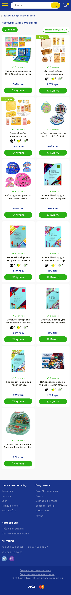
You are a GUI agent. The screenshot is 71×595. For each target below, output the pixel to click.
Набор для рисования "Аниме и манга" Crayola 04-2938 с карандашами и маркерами (53, 384)
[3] (46, 79)
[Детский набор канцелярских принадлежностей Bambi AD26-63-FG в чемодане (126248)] (53, 50)
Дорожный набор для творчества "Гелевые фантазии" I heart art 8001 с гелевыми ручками (53, 322)
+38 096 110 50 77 (12, 552)
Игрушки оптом (10, 506)
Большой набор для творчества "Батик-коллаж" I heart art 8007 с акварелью (18, 259)
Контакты (7, 491)
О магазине (42, 510)
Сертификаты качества (15, 533)
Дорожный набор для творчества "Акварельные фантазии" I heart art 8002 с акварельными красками (18, 384)
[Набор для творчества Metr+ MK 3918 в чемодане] (18, 174)
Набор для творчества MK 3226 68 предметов (18, 72)
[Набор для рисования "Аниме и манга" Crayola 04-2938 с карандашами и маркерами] (53, 361)
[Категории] (5, 5)
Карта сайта (9, 510)
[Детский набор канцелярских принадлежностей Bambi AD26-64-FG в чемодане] (18, 112)
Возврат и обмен (45, 506)
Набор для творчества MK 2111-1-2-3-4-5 (53, 134)
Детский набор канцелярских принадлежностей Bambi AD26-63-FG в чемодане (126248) (53, 73)
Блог (4, 501)
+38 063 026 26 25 (12, 547)
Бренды (6, 496)
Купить (20, 90)
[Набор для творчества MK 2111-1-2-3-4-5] (53, 112)
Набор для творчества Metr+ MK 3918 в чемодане (18, 197)
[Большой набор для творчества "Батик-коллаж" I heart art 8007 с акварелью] (18, 236)
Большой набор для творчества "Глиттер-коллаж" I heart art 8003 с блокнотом (53, 259)
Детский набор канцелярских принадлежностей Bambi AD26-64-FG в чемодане (18, 135)
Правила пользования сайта (35, 570)
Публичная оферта (13, 529)
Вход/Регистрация (47, 491)
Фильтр (11, 30)
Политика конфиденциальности (37, 574)
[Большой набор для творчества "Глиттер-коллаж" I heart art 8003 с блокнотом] (53, 236)
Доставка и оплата (46, 501)
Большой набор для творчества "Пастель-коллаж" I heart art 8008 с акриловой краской (18, 322)
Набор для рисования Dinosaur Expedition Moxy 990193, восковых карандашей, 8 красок (18, 446)
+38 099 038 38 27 (37, 547)
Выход (39, 496)
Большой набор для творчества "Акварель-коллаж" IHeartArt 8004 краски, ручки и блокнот (53, 197)
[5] (53, 79)
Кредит (40, 515)
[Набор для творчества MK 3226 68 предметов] (18, 50)
